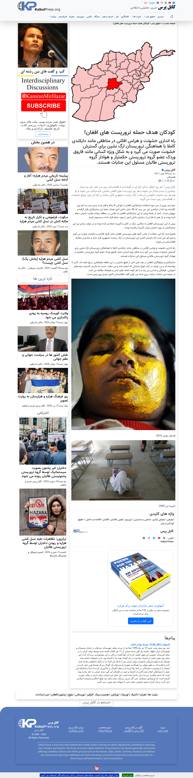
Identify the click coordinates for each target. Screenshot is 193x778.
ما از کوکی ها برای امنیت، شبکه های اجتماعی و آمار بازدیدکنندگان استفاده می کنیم (79, 775)
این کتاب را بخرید (140, 621)
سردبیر (160, 17)
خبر (117, 17)
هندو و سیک (102, 694)
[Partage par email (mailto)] (174, 181)
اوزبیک (125, 694)
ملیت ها (153, 694)
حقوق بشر (156, 23)
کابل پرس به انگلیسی (134, 730)
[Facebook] (171, 181)
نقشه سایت (162, 730)
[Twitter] (164, 538)
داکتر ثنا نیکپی (39, 184)
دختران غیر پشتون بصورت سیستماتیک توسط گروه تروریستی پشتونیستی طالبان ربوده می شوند (43, 472)
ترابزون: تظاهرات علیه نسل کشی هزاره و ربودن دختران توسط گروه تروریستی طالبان (44, 543)
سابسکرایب (42, 134)
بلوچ (70, 694)
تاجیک (134, 694)
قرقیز (90, 694)
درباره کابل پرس (76, 727)
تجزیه (71, 17)
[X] (160, 181)
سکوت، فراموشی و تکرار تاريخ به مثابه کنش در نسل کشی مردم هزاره (44, 219)
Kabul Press (167, 542)
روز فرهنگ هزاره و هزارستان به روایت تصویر (43, 398)
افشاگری (125, 17)
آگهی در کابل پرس (133, 727)
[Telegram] (154, 538)
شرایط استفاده (105, 730)
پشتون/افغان (58, 694)
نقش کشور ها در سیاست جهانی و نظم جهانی (45, 357)
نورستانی (80, 694)
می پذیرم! (127, 775)
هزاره (143, 694)
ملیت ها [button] (137, 17)
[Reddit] (162, 181)
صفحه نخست (169, 23)
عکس (89, 17)
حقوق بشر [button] (150, 17)
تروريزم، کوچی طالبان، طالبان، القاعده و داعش (109, 519)
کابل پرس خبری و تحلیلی (33, 405)
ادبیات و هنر (107, 17)
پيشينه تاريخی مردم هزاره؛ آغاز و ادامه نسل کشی (46, 178)
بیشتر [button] (53, 17)
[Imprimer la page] (165, 181)
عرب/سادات (42, 694)
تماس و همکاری (76, 730)
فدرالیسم (63, 17)
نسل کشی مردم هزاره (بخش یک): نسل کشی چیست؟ (45, 261)
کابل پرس (169, 170)
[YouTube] (159, 538)
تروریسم (80, 17)
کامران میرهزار (35, 267)
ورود (163, 727)
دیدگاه (97, 17)
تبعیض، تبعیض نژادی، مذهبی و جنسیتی (154, 519)
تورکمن (115, 694)
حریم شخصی (105, 727)
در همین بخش (43, 142)
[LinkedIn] (168, 181)
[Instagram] (149, 538)
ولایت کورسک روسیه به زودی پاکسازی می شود (48, 315)
